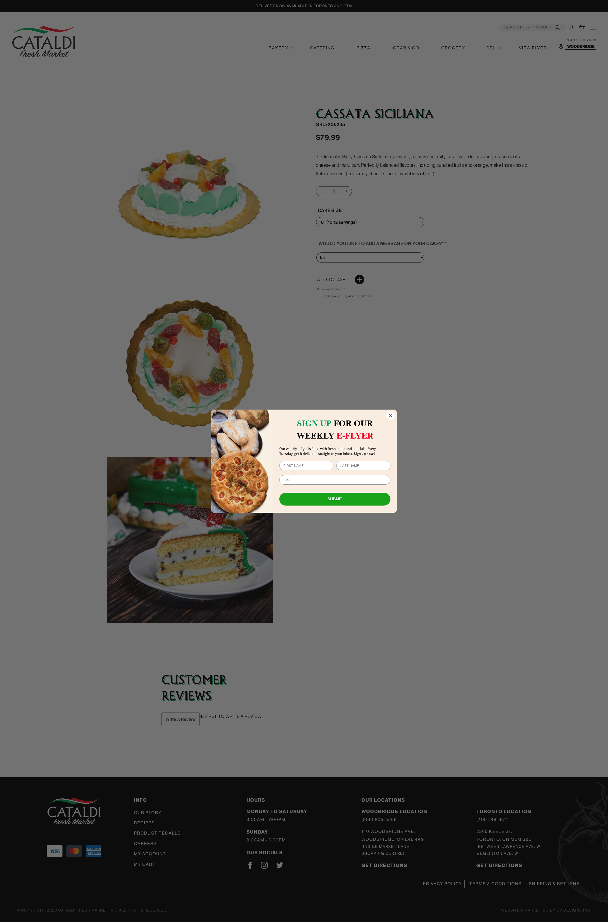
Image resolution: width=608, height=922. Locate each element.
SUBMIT (335, 499)
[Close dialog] (390, 415)
